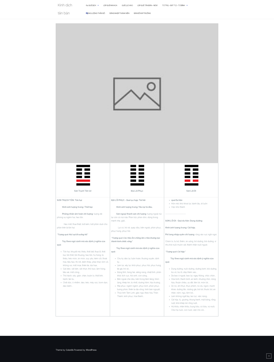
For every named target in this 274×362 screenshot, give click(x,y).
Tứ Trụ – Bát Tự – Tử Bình (173, 5)
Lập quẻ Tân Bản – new (147, 5)
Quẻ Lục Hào (127, 5)
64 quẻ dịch (91, 5)
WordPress (91, 350)
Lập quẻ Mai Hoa (110, 5)
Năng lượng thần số (95, 13)
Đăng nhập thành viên (119, 13)
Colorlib (69, 350)
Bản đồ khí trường (142, 13)
